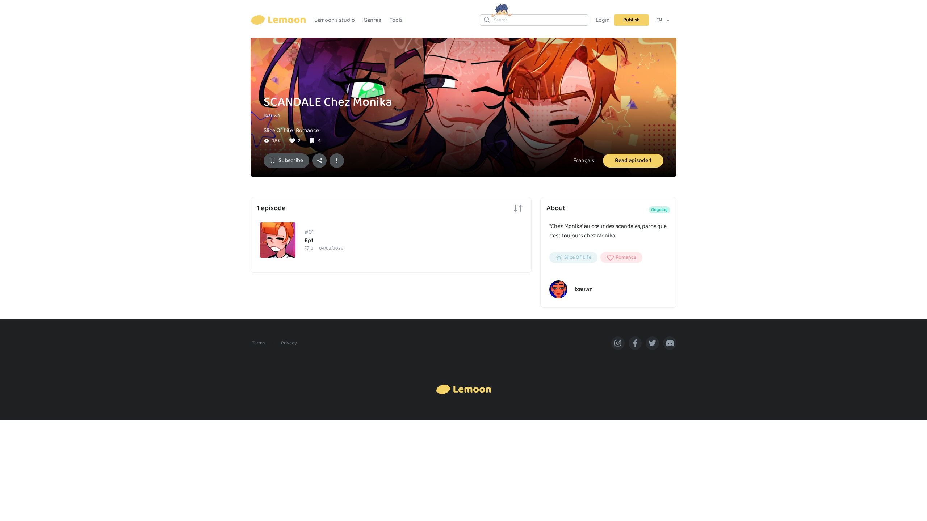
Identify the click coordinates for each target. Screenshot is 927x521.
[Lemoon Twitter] (652, 343)
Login (603, 20)
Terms (258, 343)
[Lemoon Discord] (669, 343)
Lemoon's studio (334, 20)
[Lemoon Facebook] (635, 343)
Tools (396, 20)
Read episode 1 (633, 160)
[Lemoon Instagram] (618, 343)
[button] (337, 160)
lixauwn (272, 115)
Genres (372, 20)
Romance (307, 130)
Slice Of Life (278, 130)
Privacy (289, 343)
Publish (631, 20)
